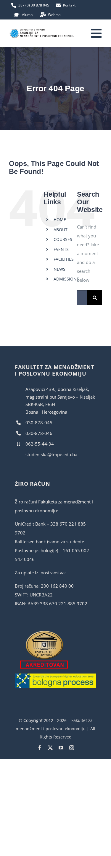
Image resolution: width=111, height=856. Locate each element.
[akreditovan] (44, 632)
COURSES (63, 239)
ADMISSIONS (66, 279)
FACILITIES (64, 259)
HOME (60, 219)
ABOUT (60, 229)
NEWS (59, 269)
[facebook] (39, 747)
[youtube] (61, 747)
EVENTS (61, 249)
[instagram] (71, 747)
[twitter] (50, 747)
